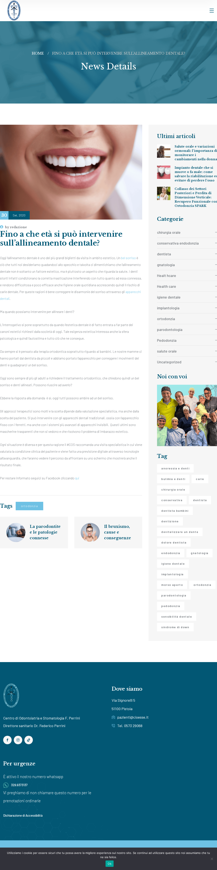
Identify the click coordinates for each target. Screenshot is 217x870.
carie (200, 479)
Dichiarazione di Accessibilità (23, 815)
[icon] (7, 740)
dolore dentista (173, 542)
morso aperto (172, 584)
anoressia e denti (175, 468)
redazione (16, 227)
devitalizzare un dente (179, 532)
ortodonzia (29, 506)
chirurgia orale (173, 489)
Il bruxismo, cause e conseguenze (117, 532)
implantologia (172, 574)
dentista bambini (174, 510)
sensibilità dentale (176, 616)
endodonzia (170, 553)
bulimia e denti (173, 479)
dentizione (170, 521)
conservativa (171, 500)
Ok (109, 863)
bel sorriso (128, 258)
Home (38, 53)
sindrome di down (175, 627)
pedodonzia (170, 606)
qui (77, 478)
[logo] (14, 10)
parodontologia (173, 595)
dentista (200, 500)
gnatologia (199, 553)
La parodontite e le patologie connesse (46, 532)
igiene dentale (173, 563)
